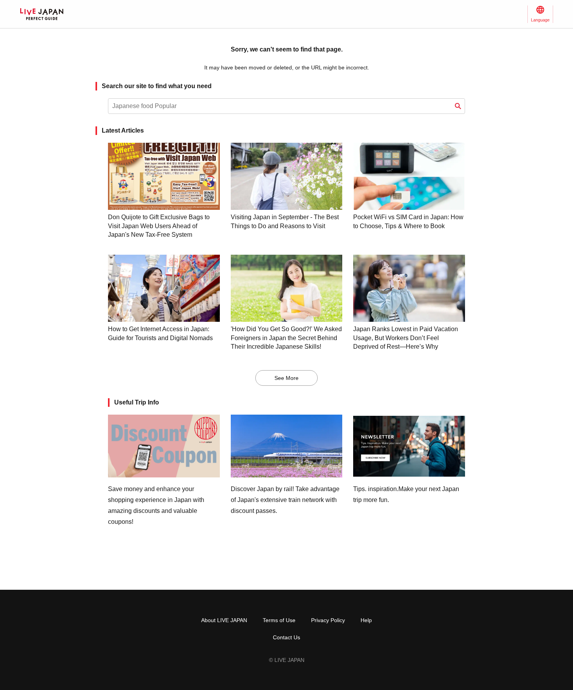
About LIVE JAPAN (224, 620)
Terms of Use (279, 620)
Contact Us (286, 637)
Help (366, 620)
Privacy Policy (328, 620)
